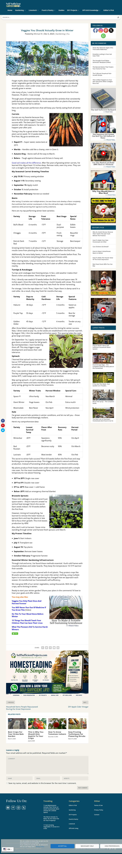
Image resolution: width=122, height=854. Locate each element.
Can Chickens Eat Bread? (101, 246)
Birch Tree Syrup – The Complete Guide (103, 402)
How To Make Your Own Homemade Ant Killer (100, 241)
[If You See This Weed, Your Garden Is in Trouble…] (103, 377)
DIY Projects (72, 10)
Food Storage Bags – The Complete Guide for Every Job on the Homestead (103, 366)
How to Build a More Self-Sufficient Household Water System (102, 347)
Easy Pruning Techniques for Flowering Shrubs (76, 734)
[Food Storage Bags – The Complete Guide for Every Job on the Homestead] (103, 358)
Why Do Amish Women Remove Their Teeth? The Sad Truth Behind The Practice (103, 233)
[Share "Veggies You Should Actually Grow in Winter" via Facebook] (43, 648)
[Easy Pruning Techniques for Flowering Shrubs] (77, 723)
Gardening (19, 10)
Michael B (38, 34)
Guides (61, 10)
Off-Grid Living (73, 828)
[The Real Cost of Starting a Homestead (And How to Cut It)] (103, 412)
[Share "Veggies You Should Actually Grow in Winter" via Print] (58, 648)
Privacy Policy (40, 846)
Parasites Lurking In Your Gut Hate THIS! (102, 55)
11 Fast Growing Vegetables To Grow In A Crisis (51, 826)
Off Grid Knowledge (90, 10)
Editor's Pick (73, 805)
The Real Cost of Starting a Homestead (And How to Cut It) (103, 420)
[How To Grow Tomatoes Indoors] (57, 723)
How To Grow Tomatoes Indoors (57, 733)
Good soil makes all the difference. (26, 163)
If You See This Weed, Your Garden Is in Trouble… (101, 385)
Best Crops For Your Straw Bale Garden (16, 734)
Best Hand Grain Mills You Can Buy (102, 265)
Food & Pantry (47, 10)
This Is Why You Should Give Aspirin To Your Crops (35, 735)
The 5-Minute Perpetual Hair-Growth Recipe (102, 74)
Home (10, 10)
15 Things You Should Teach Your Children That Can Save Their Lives (27, 621)
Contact (96, 814)
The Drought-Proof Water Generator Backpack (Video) (102, 61)
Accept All (62, 846)
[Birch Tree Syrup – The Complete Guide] (103, 395)
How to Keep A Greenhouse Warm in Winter (102, 252)
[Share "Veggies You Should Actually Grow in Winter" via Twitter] (46, 648)
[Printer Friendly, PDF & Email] (15, 633)
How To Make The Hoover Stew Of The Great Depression (103, 258)
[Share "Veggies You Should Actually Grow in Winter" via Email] (54, 648)
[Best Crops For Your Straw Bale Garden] (17, 723)
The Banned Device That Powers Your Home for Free (103, 68)
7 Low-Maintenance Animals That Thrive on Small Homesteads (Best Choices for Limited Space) (51, 808)
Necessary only (87, 846)
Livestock (33, 10)
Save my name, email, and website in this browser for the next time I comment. (42, 783)
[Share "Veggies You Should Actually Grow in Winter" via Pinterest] (50, 648)
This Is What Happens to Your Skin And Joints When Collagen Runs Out (103, 81)
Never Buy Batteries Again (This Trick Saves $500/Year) (103, 48)
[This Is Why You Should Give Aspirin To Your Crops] (37, 723)
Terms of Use (98, 805)
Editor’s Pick (109, 10)
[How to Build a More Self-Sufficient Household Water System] (103, 339)
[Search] (118, 17)
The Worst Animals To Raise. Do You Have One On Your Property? (51, 818)
